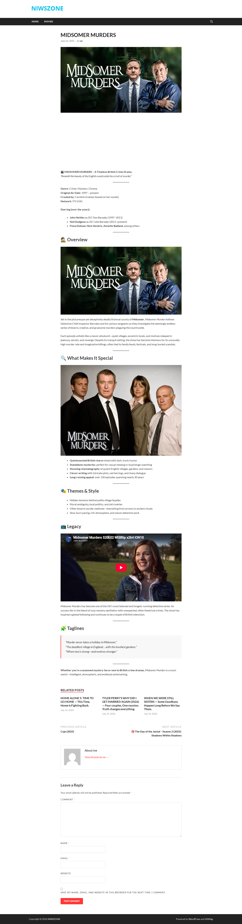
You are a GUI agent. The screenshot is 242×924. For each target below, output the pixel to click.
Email (65, 858)
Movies (48, 21)
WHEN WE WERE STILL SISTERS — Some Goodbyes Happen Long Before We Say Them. (162, 703)
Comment (68, 799)
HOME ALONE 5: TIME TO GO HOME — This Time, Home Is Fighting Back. (77, 701)
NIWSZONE (47, 8)
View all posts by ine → (97, 757)
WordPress (194, 919)
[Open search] (211, 21)
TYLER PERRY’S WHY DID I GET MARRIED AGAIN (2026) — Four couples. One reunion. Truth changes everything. (120, 703)
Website (66, 873)
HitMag (209, 919)
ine (81, 41)
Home (35, 21)
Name (65, 843)
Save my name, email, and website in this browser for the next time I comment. (113, 892)
